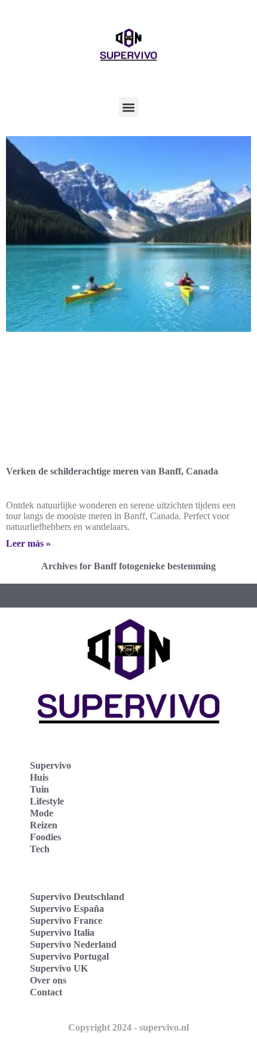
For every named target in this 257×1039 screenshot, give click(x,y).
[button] (129, 107)
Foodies (45, 837)
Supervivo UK (59, 968)
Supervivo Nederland (73, 944)
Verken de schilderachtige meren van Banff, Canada (112, 471)
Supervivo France (66, 920)
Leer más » (28, 543)
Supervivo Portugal (69, 956)
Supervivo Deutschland (77, 897)
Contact (46, 992)
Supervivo (50, 765)
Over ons (48, 980)
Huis (39, 777)
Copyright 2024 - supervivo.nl (128, 1027)
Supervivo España (67, 909)
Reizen (43, 825)
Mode (41, 813)
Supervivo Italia (62, 932)
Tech (40, 849)
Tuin (39, 789)
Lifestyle (47, 801)
